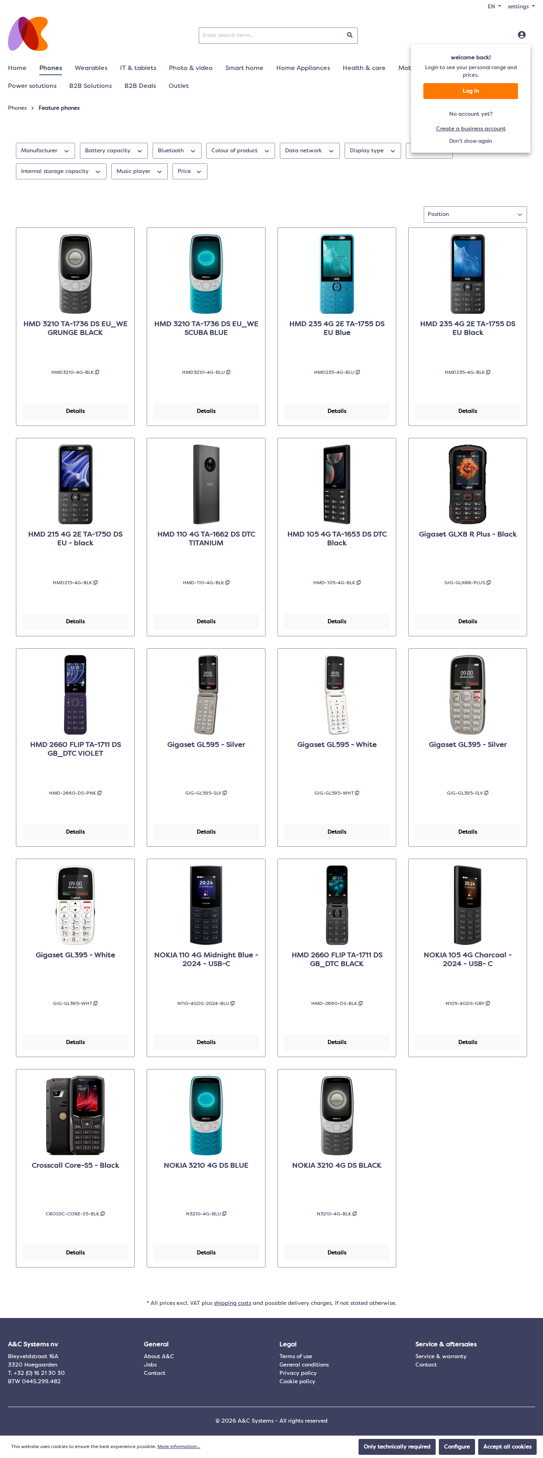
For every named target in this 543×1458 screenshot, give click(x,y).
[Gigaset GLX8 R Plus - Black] (467, 484)
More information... (178, 1446)
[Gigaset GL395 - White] (75, 905)
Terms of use (295, 1356)
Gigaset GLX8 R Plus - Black (468, 534)
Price (185, 171)
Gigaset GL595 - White (337, 744)
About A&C (159, 1356)
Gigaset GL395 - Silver (468, 744)
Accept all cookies (507, 1447)
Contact (154, 1373)
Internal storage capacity (55, 171)
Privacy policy (298, 1373)
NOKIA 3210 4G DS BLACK (337, 1165)
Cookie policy (297, 1381)
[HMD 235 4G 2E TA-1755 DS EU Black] (467, 274)
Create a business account (471, 129)
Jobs (150, 1365)
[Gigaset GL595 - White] (337, 695)
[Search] (350, 35)
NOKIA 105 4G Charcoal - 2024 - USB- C (468, 960)
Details (75, 411)
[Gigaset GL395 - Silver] (467, 695)
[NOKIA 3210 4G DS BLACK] (337, 1115)
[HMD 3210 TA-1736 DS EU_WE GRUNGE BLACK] (75, 274)
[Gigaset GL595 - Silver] (206, 695)
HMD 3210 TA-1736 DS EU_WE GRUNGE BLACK (75, 328)
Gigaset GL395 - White (75, 955)
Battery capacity (108, 151)
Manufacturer (40, 151)
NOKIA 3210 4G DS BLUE (206, 1165)
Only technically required (397, 1447)
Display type (367, 151)
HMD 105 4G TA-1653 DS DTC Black (337, 539)
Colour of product (235, 151)
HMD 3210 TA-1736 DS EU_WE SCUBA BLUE (206, 328)
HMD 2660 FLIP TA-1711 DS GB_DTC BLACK (337, 960)
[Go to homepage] (28, 34)
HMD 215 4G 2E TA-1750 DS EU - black (75, 539)
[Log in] (521, 35)
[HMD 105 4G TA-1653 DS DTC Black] (337, 484)
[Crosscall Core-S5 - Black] (75, 1115)
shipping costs (232, 1303)
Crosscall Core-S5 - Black (75, 1165)
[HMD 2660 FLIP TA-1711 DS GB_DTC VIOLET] (75, 695)
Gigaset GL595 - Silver (206, 744)
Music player (134, 171)
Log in (471, 91)
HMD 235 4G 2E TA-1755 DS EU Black (467, 328)
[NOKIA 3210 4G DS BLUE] (206, 1115)
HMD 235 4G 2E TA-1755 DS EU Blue (336, 328)
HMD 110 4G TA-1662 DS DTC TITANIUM (206, 539)
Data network (304, 151)
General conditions (304, 1365)
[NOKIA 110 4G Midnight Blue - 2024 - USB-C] (206, 905)
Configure (457, 1447)
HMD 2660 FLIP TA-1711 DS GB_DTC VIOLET (75, 749)
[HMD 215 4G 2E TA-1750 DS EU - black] (75, 484)
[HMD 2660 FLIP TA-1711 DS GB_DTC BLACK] (337, 905)
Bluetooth (171, 151)
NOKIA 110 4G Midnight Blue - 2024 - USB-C (206, 960)
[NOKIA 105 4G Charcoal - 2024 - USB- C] (467, 905)
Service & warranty (441, 1356)
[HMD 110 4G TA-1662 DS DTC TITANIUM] (206, 484)
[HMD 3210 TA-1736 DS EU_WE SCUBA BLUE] (206, 274)
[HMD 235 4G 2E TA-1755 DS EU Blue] (337, 274)
